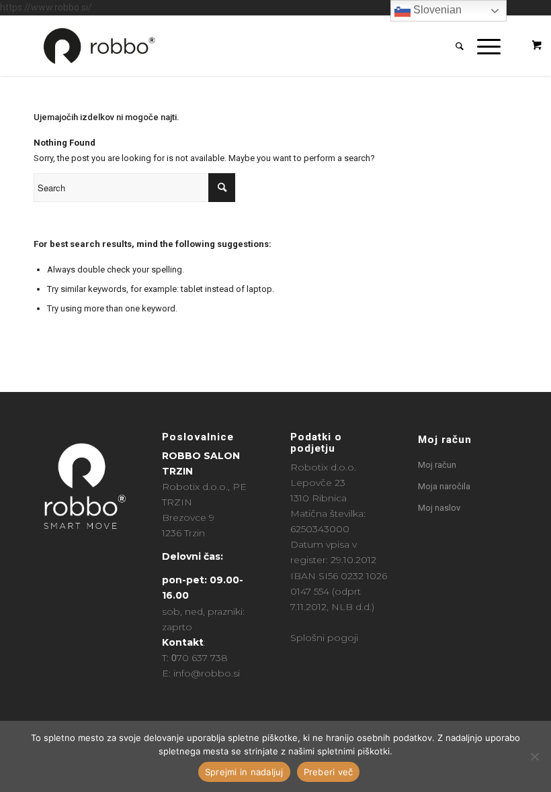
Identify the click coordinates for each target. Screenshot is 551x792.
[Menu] (482, 45)
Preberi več (328, 771)
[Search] (453, 45)
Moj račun (445, 440)
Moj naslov (439, 508)
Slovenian (436, 9)
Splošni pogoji (324, 638)
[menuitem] (453, 45)
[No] (534, 756)
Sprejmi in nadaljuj (244, 771)
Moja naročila (444, 486)
